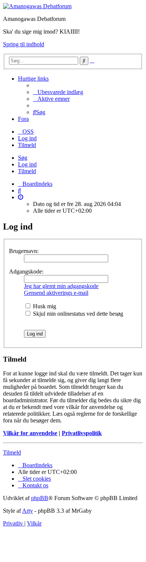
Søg (22, 157)
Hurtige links (33, 78)
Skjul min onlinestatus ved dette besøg (77, 313)
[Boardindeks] (37, 6)
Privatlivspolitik (82, 433)
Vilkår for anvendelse (30, 433)
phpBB (39, 498)
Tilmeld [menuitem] (27, 145)
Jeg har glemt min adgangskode (61, 286)
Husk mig (43, 306)
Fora (23, 119)
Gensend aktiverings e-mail (56, 293)
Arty (27, 511)
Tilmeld (27, 171)
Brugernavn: (24, 251)
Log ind (27, 164)
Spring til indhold (23, 44)
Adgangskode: (26, 271)
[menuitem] (58, 92)
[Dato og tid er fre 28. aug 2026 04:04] (20, 197)
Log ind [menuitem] (27, 138)
